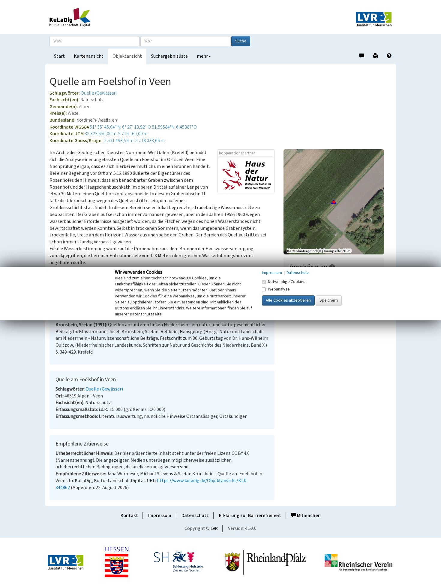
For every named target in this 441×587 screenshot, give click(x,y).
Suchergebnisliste (169, 56)
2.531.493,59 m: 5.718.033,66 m (134, 140)
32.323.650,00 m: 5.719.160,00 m (116, 133)
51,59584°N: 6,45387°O (174, 127)
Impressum (159, 515)
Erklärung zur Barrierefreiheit (250, 515)
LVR (214, 528)
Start (59, 56)
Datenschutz (195, 515)
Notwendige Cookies (286, 282)
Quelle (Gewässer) (99, 93)
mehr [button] (202, 56)
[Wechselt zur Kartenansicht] (338, 201)
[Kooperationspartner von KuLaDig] (246, 174)
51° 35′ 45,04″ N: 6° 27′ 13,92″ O (120, 127)
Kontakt (129, 515)
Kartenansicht (89, 56)
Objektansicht (127, 56)
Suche (240, 41)
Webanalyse (279, 289)
